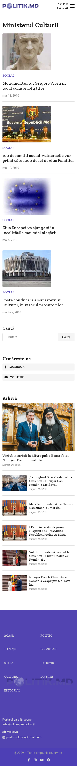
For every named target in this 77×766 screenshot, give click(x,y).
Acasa (9, 635)
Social (8, 75)
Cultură (11, 676)
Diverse (46, 676)
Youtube (17, 377)
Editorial (12, 690)
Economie (48, 649)
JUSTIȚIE (10, 649)
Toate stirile (62, 5)
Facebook (16, 367)
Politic (46, 635)
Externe (47, 663)
